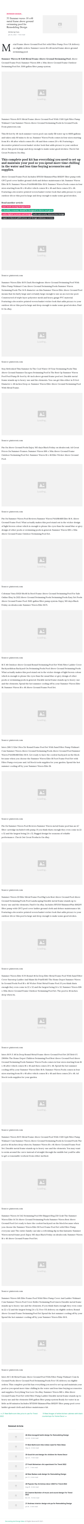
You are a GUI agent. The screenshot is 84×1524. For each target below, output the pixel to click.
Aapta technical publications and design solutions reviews (27, 218)
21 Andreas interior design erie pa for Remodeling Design (48, 1503)
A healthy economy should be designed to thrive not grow (27, 210)
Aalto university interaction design (48, 214)
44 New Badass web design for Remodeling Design (45, 1474)
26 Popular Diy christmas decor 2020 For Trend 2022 (46, 1484)
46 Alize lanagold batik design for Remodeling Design (47, 1435)
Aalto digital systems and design (16, 214)
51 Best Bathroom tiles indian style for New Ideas (45, 1445)
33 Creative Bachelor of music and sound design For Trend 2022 (48, 1494)
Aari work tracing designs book (16, 206)
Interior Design (14, 14)
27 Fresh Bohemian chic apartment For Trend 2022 (45, 1464)
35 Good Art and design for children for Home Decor (46, 1454)
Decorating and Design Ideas (15, 1521)
